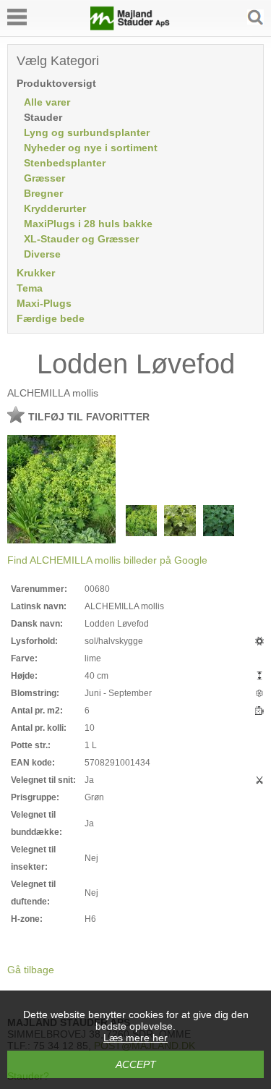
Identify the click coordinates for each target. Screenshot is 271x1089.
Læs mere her (135, 1037)
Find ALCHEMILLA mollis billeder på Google (107, 560)
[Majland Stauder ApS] (130, 27)
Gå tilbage (30, 969)
